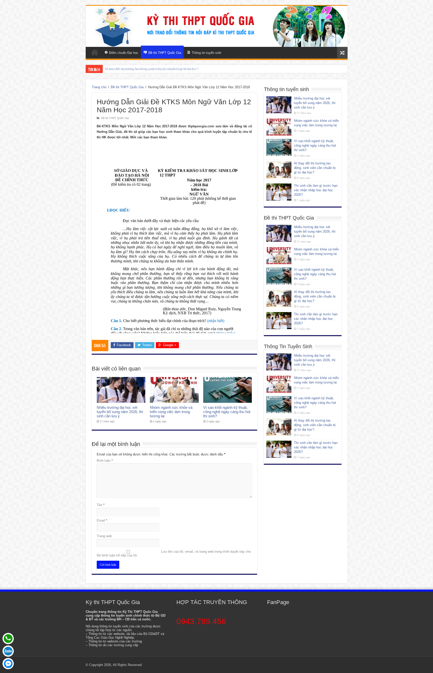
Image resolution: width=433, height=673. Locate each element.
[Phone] (8, 638)
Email (102, 520)
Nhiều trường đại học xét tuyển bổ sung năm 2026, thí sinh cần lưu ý (120, 411)
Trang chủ (99, 87)
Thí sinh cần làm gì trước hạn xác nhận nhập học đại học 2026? (316, 190)
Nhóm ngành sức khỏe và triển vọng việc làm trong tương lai (171, 411)
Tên (100, 505)
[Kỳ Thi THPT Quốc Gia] (94, 52)
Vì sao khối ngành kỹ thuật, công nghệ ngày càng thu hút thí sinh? (226, 411)
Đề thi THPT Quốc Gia (127, 87)
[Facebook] (8, 663)
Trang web (104, 536)
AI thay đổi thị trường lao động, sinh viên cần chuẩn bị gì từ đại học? (151, 69)
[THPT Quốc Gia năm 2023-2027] (217, 26)
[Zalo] (8, 651)
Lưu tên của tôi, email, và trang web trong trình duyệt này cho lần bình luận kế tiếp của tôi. (174, 553)
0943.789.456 (201, 621)
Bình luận (105, 460)
